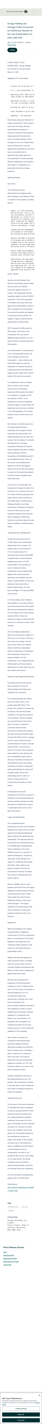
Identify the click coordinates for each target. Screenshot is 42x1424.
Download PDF (8, 1255)
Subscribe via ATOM (10, 1262)
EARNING (11, 1211)
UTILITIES (25, 1207)
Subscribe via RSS (10, 1259)
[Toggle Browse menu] (34, 11)
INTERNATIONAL (13, 1207)
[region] (21, 1408)
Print (5, 1252)
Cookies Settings (21, 1408)
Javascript (7, 1265)
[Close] (39, 1395)
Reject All (21, 1414)
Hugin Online (11, 45)
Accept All (21, 1420)
